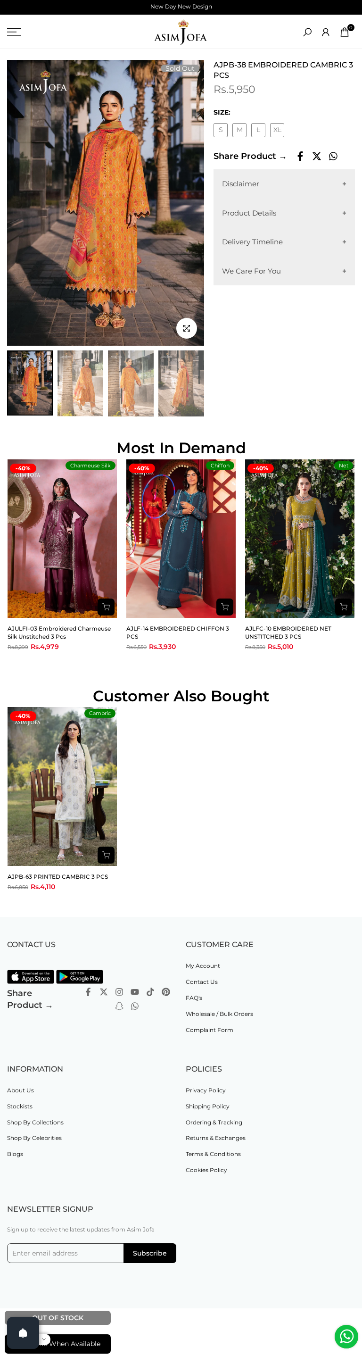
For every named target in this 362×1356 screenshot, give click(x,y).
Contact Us (202, 981)
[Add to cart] (106, 607)
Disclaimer (240, 183)
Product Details (249, 212)
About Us (20, 1090)
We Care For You (251, 270)
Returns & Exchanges (216, 1137)
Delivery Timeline (252, 241)
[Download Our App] (30, 977)
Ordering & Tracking (214, 1122)
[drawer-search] (307, 32)
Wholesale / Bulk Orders (219, 1013)
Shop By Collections (35, 1122)
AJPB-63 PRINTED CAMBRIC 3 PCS (58, 876)
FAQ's (194, 997)
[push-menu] (14, 32)
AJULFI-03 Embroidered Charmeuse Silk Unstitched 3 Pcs (59, 632)
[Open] (23, 1333)
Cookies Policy (206, 1169)
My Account (203, 965)
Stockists (20, 1106)
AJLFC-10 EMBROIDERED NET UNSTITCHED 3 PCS (288, 632)
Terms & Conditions (213, 1153)
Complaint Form (209, 1029)
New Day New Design (181, 6)
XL (278, 131)
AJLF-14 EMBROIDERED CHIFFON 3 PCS (177, 632)
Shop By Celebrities (34, 1137)
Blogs (15, 1153)
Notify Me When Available (57, 1343)
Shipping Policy (208, 1106)
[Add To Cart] (106, 855)
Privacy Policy (206, 1090)
